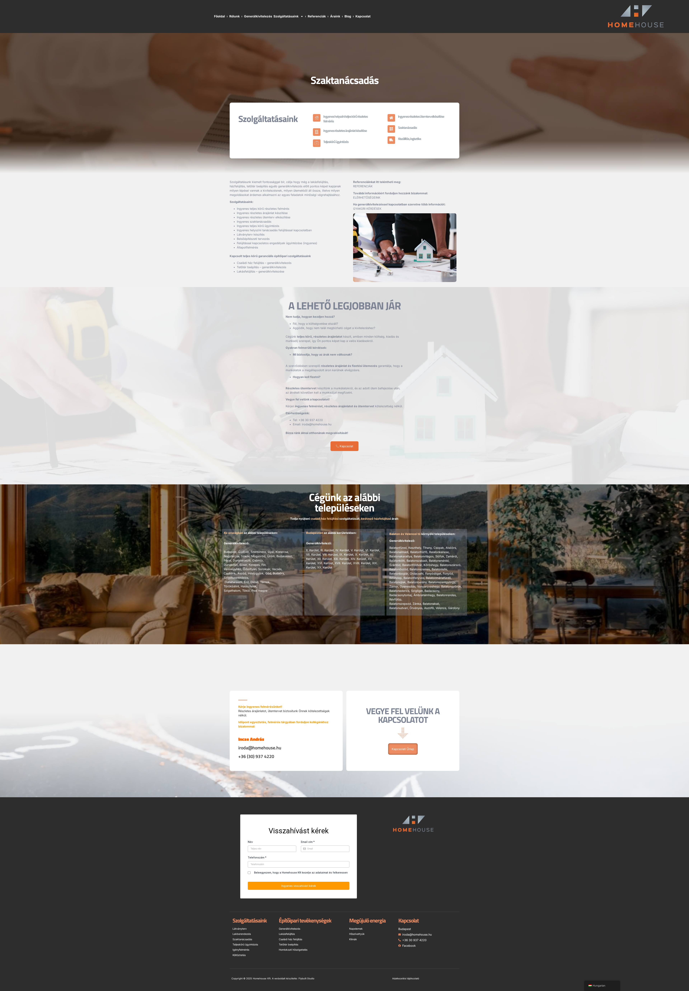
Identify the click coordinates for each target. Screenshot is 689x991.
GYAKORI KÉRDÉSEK (367, 208)
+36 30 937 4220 (311, 420)
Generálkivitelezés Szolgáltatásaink (271, 16)
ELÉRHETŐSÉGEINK (366, 197)
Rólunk (234, 16)
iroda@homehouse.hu (316, 424)
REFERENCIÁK (363, 186)
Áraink (335, 16)
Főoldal (219, 16)
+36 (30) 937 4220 (256, 756)
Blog (347, 16)
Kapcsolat (363, 16)
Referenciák (317, 16)
